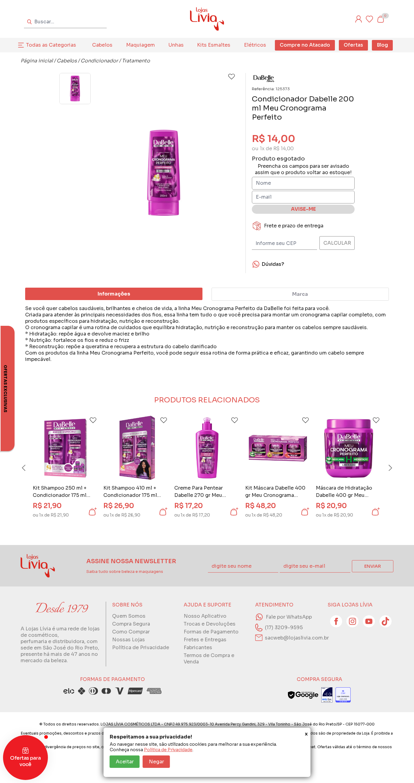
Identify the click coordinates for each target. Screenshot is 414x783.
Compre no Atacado (305, 45)
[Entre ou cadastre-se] (358, 19)
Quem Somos (128, 616)
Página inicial (37, 61)
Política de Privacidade (168, 749)
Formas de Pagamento (211, 632)
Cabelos (102, 45)
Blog (382, 45)
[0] (380, 19)
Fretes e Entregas (205, 639)
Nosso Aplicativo (205, 616)
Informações (114, 294)
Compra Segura (131, 624)
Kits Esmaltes (213, 45)
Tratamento (136, 61)
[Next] (384, 467)
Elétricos (255, 45)
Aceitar (125, 761)
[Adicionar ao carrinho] (92, 512)
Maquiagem (140, 45)
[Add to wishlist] (231, 76)
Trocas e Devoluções (209, 624)
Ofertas (353, 45)
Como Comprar (131, 632)
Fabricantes (198, 647)
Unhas (176, 45)
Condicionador (99, 61)
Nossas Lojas (128, 639)
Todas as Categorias (51, 45)
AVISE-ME (303, 209)
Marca (300, 294)
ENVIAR (372, 566)
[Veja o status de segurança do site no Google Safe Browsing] (303, 694)
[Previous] (29, 467)
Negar (156, 761)
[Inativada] (326, 694)
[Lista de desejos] (369, 19)
